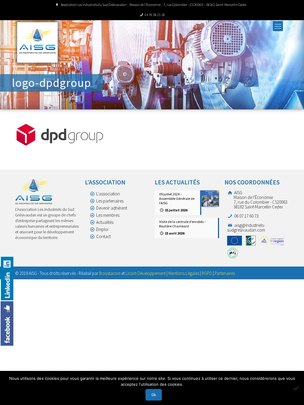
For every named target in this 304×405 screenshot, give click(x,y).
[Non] (297, 388)
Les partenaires (110, 201)
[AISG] (37, 42)
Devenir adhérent (111, 208)
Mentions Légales (183, 273)
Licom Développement (146, 273)
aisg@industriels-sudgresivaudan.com (246, 227)
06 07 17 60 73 (246, 216)
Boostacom (110, 273)
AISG (260, 200)
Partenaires (225, 273)
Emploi (102, 229)
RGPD (207, 273)
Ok (153, 394)
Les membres (107, 215)
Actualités (104, 222)
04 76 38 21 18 (155, 14)
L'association (108, 194)
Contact (103, 236)
